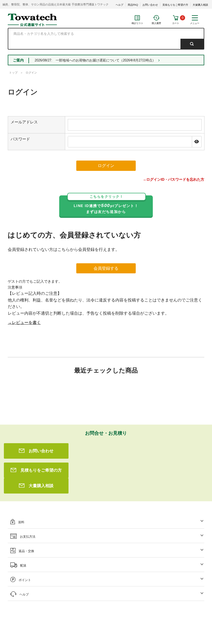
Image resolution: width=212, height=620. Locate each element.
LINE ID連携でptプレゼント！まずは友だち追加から (106, 204)
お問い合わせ (150, 4)
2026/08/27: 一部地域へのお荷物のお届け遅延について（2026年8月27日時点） (95, 60)
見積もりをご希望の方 (175, 4)
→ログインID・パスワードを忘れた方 (173, 179)
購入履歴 (156, 23)
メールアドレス (24, 122)
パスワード (20, 139)
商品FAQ (133, 4)
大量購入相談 (200, 4)
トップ (13, 72)
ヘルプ (119, 4)
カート (175, 23)
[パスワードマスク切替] (196, 141)
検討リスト (137, 23)
